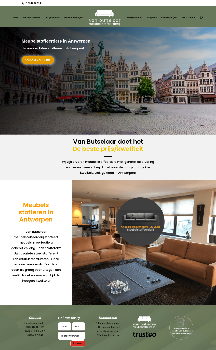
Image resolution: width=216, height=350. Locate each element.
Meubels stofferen (31, 17)
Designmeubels (52, 17)
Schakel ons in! (37, 59)
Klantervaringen (169, 17)
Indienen (77, 343)
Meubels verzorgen (73, 17)
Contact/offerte (188, 17)
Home (16, 17)
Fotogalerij (151, 17)
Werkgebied (133, 17)
